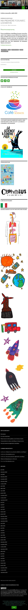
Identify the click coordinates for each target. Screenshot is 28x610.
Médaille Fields (5, 51)
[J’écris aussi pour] (7, 174)
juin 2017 (2, 502)
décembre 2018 (4, 481)
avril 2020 (3, 474)
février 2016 (3, 537)
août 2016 (3, 523)
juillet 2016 (3, 525)
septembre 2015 (4, 549)
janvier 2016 (3, 539)
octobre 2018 (3, 483)
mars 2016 (3, 535)
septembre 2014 (4, 572)
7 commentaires (13, 25)
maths (21, 49)
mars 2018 (3, 490)
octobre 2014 (3, 570)
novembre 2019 (4, 479)
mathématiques (15, 49)
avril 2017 (3, 507)
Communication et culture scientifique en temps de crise (12, 441)
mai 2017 (2, 504)
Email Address (3, 64)
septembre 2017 (4, 500)
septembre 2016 (4, 521)
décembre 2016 (4, 516)
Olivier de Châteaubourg (6, 458)
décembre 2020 (4, 472)
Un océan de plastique (5, 436)
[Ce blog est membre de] (14, 102)
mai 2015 (2, 556)
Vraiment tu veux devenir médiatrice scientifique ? (16, 451)
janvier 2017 (3, 514)
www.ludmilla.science (14, 589)
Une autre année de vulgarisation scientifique (10, 443)
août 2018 (3, 486)
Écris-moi (15, 458)
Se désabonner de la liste (14, 72)
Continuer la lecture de (6, 45)
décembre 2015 (4, 542)
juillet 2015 (3, 551)
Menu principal (26, 7)
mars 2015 (3, 560)
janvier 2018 (3, 493)
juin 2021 (2, 469)
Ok (14, 607)
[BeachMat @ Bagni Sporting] (7, 29)
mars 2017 (3, 509)
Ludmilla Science (5, 7)
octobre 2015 (3, 546)
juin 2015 (2, 553)
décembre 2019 (4, 476)
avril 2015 (3, 558)
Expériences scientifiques (6, 18)
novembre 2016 (4, 518)
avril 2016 (3, 532)
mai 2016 (2, 530)
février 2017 (3, 511)
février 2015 (3, 563)
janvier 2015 (3, 565)
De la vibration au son (10, 454)
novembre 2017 (4, 495)
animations (4, 49)
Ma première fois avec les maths (13, 21)
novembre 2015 (4, 544)
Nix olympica (3, 434)
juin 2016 (2, 528)
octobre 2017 (3, 497)
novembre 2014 (4, 567)
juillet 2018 (3, 488)
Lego (9, 49)
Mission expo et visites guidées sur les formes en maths (12, 438)
